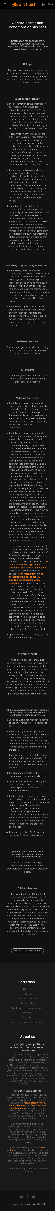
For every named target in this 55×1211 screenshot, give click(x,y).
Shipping (27, 1012)
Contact (27, 994)
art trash (27, 982)
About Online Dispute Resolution (27, 1008)
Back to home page (27, 950)
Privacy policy (27, 1003)
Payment (27, 1017)
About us (27, 989)
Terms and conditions (27, 998)
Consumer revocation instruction (27, 1022)
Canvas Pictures (17, 1105)
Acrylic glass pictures (34, 1102)
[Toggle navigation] (5, 4)
